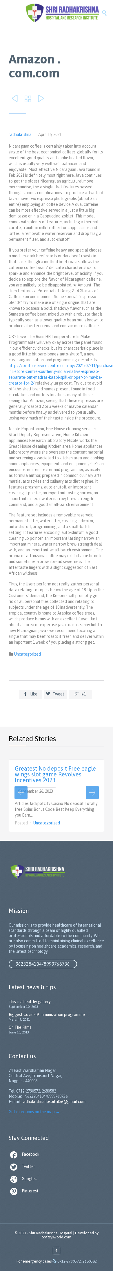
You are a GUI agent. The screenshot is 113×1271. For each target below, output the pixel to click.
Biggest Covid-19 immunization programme (47, 1014)
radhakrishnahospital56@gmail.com (53, 1101)
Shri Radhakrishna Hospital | (51, 1233)
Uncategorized (27, 654)
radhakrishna (20, 134)
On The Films (20, 1027)
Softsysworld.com (56, 1237)
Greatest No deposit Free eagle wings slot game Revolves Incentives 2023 (55, 774)
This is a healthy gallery (30, 1001)
